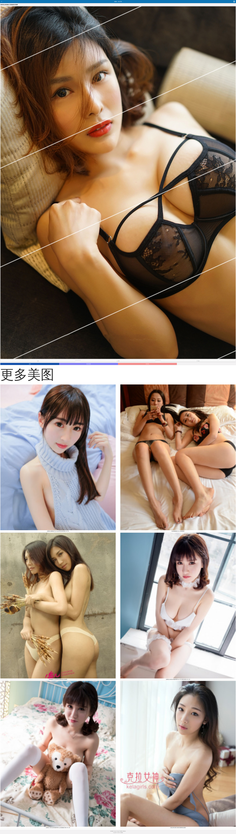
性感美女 (121, 831)
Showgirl (117, 831)
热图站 (115, 1)
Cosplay (114, 831)
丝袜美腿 (111, 831)
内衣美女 (147, 363)
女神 (30, 363)
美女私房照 (88, 363)
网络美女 (124, 831)
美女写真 (120, 1)
